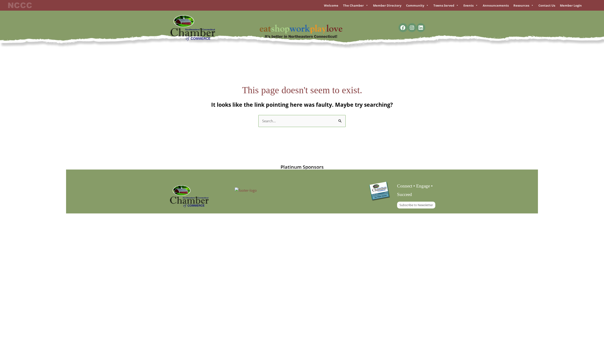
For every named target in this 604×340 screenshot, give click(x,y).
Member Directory (387, 5)
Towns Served (443, 5)
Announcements (496, 5)
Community (415, 5)
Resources (521, 5)
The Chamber (353, 5)
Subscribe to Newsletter (416, 205)
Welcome (331, 5)
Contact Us (546, 5)
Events (468, 5)
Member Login (571, 5)
